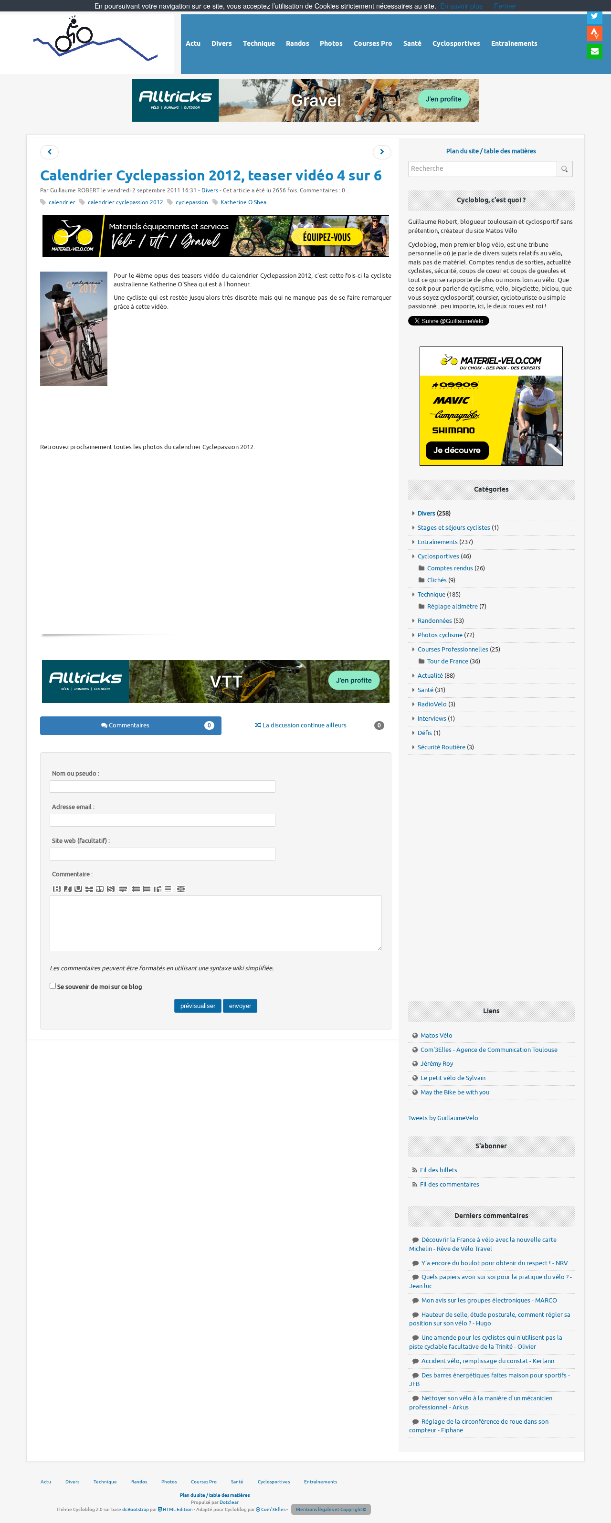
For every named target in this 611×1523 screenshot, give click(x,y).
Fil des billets (438, 1170)
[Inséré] (78, 889)
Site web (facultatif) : (81, 841)
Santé (425, 690)
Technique (431, 594)
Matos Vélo (437, 1035)
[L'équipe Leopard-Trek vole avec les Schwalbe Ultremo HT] (382, 152)
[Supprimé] (89, 889)
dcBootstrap (135, 1509)
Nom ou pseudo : (75, 773)
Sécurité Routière (441, 747)
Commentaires (159, 725)
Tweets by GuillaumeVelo (443, 1118)
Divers (209, 190)
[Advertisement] (216, 413)
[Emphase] (68, 889)
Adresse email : (73, 807)
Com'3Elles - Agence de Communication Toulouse (489, 1050)
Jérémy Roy (437, 1064)
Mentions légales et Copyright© (331, 1509)
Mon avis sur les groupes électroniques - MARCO (489, 1300)
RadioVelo (432, 704)
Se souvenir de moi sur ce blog (99, 987)
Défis (425, 733)
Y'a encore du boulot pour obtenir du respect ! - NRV (494, 1263)
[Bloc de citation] (168, 889)
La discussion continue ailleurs (321, 725)
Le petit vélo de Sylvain (453, 1078)
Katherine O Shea (243, 202)
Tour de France (447, 661)
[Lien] (181, 889)
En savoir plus (461, 6)
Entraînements (438, 542)
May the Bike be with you (455, 1092)
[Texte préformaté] (157, 889)
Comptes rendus (450, 568)
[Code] (111, 889)
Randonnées (435, 621)
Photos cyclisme (440, 635)
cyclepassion (192, 202)
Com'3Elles (272, 1509)
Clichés (437, 580)
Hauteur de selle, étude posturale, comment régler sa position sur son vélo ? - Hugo (489, 1319)
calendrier (62, 202)
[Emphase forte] (57, 889)
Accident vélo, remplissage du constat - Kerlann (487, 1361)
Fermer (505, 6)
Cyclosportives (438, 556)
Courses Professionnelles (453, 649)
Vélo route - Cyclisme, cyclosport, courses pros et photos (96, 42)
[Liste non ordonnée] (136, 889)
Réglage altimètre (452, 606)
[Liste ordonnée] (146, 889)
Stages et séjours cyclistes (454, 528)
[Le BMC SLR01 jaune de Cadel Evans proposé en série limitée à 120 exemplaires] (49, 152)
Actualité (430, 676)
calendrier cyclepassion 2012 (125, 202)
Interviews (432, 718)
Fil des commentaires (449, 1184)
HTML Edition (177, 1509)
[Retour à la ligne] (123, 889)
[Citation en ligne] (100, 889)
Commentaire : (72, 874)
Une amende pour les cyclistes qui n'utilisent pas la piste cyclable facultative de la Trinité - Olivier (485, 1342)
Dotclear (229, 1502)
